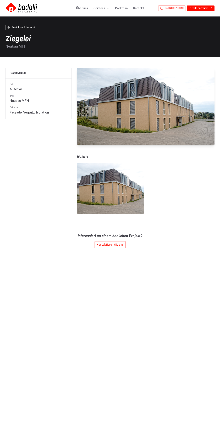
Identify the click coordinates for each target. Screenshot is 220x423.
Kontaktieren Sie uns (110, 244)
